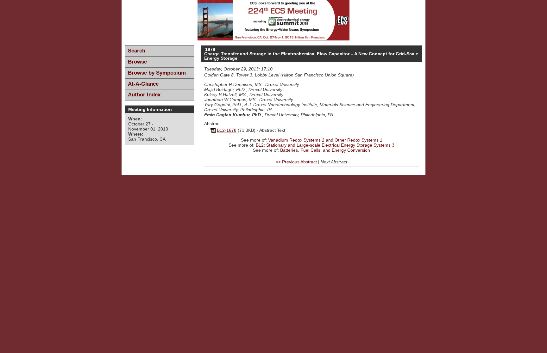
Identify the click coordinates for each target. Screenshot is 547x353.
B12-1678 (226, 130)
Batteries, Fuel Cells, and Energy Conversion (325, 150)
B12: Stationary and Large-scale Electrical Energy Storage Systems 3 (325, 145)
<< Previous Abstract (296, 161)
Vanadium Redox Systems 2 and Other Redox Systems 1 (325, 140)
